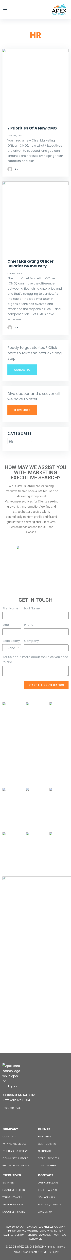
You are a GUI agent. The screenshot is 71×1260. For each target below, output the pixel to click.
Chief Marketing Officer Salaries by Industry (30, 264)
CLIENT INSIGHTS (47, 1165)
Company (31, 641)
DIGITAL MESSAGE (48, 1182)
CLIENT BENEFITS (47, 1143)
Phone (28, 625)
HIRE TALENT (44, 1136)
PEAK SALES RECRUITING (16, 1165)
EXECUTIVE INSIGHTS (13, 1211)
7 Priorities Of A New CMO (32, 128)
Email (6, 625)
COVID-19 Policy (49, 1252)
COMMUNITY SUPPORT (15, 1158)
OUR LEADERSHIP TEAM (15, 1151)
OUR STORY (9, 1136)
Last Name (32, 608)
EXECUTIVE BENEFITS (13, 1190)
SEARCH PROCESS (48, 1158)
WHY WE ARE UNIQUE (14, 1143)
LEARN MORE (22, 410)
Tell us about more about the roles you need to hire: (35, 659)
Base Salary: (11, 641)
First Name (10, 608)
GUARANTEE (45, 1151)
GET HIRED (8, 1182)
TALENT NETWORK (12, 1197)
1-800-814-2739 (11, 1108)
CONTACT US (22, 370)
